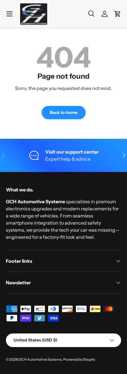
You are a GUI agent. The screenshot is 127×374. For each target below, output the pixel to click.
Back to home (63, 112)
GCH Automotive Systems (40, 359)
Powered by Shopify (79, 359)
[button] (117, 13)
